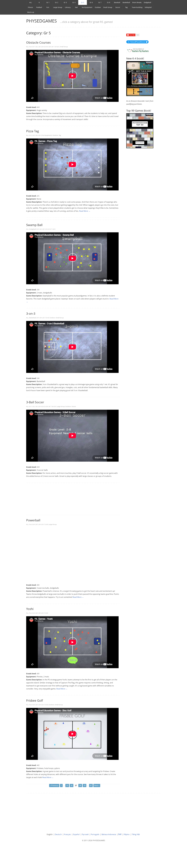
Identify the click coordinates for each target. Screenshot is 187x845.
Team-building (137, 7)
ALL (30, 2)
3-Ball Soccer (35, 402)
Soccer (117, 7)
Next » (96, 785)
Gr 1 (47, 2)
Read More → (84, 211)
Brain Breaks (137, 2)
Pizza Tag (32, 131)
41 (91, 785)
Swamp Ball (34, 225)
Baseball (117, 2)
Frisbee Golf (34, 700)
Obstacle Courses (38, 42)
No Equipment (87, 7)
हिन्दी (119, 834)
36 (72, 785)
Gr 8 (108, 2)
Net (76, 7)
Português (95, 834)
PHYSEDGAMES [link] (41, 21)
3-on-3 (30, 313)
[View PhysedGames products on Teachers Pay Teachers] (137, 50)
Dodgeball (147, 2)
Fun (47, 7)
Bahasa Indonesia (109, 834)
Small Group (107, 7)
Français (67, 834)
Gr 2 (56, 2)
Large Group (57, 7)
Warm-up (30, 12)
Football (39, 7)
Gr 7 (99, 2)
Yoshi (30, 609)
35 (67, 785)
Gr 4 (73, 2)
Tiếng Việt (136, 834)
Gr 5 (82, 2)
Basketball (126, 2)
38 (80, 785)
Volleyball (148, 7)
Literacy (68, 7)
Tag (126, 7)
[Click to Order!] (139, 130)
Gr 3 (65, 2)
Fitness (30, 7)
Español (76, 834)
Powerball (33, 520)
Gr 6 (91, 2)
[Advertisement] (73, 499)
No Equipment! (47, 135)
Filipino (127, 834)
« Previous (54, 785)
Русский (85, 834)
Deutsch (58, 834)
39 (84, 785)
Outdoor (98, 7)
